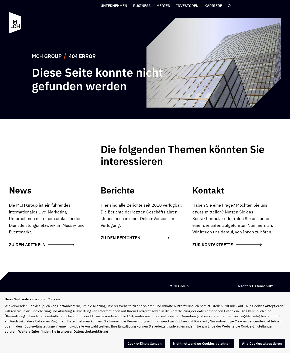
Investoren (187, 5)
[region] (145, 322)
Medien (163, 5)
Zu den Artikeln (27, 244)
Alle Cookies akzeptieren (262, 343)
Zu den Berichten (120, 238)
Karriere (213, 5)
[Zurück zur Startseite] (15, 23)
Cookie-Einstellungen (145, 343)
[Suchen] (229, 6)
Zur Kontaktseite (212, 244)
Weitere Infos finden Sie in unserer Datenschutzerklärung (63, 331)
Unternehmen (114, 5)
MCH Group (47, 56)
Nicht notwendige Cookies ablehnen (201, 343)
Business (142, 5)
